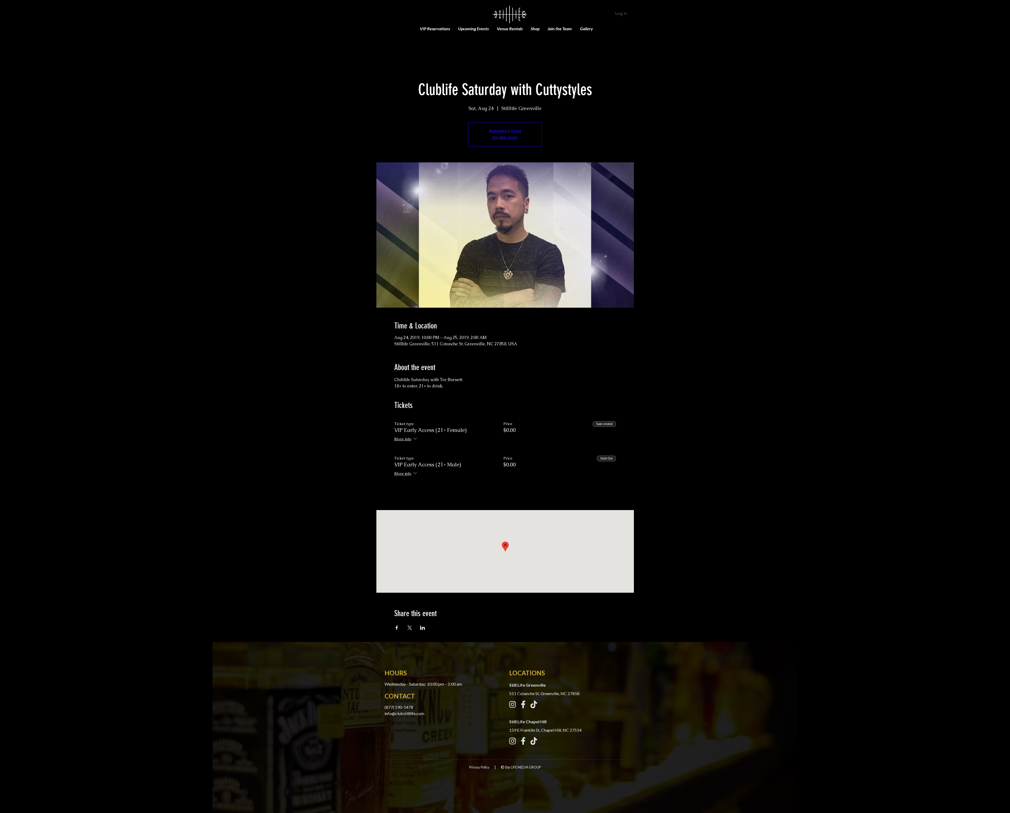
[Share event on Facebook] (396, 628)
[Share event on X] (409, 628)
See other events (505, 137)
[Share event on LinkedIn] (422, 628)
